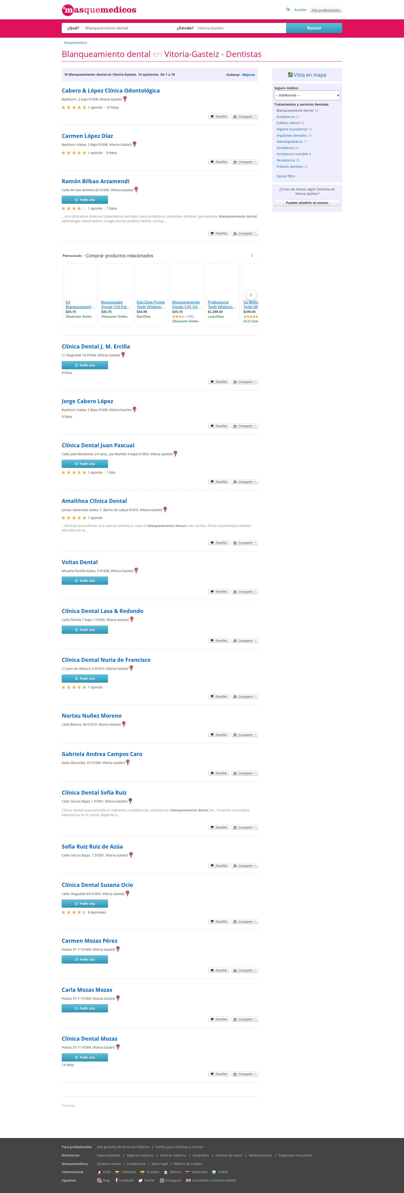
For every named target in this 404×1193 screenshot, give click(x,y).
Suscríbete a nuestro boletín (214, 1180)
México (175, 1172)
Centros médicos (173, 1155)
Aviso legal (160, 1163)
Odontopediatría (290, 141)
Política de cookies (188, 1163)
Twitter (149, 1180)
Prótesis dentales (290, 166)
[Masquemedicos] (99, 15)
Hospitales (201, 1155)
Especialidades (108, 1155)
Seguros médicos (140, 1155)
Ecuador (153, 1172)
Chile (107, 1172)
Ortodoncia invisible (292, 154)
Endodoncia (286, 117)
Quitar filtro (286, 176)
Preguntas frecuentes (295, 1155)
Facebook (126, 1180)
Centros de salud (229, 1155)
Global (223, 1172)
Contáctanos (136, 1163)
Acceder (300, 9)
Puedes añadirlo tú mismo (307, 203)
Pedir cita (87, 199)
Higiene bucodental (292, 129)
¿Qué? (73, 28)
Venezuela (199, 1172)
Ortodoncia (285, 148)
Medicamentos (260, 1155)
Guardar (221, 116)
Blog (106, 1180)
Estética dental (288, 123)
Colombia (128, 1172)
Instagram (173, 1180)
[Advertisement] (307, 284)
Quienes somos (109, 1163)
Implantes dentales (292, 135)
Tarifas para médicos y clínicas (179, 1147)
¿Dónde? (185, 28)
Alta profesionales (326, 10)
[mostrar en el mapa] (125, 99)
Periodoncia (286, 160)
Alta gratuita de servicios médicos (123, 1147)
